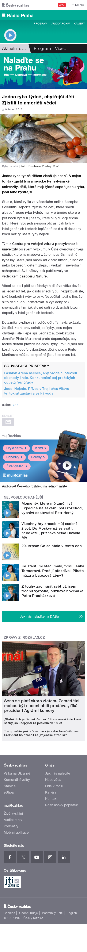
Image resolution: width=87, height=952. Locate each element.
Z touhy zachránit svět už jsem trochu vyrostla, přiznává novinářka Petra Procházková (52, 591)
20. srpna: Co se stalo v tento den (52, 546)
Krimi (39, 448)
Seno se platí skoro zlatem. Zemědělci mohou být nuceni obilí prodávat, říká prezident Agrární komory (42, 705)
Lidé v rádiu (54, 786)
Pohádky (12, 457)
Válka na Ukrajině (17, 773)
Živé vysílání (15, 466)
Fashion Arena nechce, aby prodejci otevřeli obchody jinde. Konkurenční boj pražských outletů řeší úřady (40, 377)
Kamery (79, 23)
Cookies (9, 913)
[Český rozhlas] (15, 5)
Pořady (36, 457)
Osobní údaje (28, 913)
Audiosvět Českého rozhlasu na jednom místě (34, 486)
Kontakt (51, 799)
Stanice (10, 786)
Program (40, 23)
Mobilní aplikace (16, 832)
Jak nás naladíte (57, 773)
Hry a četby (14, 448)
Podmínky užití (52, 913)
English (72, 913)
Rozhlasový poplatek (61, 805)
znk (15, 405)
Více (61, 48)
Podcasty (11, 826)
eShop (9, 792)
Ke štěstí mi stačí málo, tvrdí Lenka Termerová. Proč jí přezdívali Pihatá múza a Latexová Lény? (53, 570)
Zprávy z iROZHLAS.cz (24, 638)
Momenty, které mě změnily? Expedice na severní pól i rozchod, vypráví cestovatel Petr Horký (52, 508)
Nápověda (53, 780)
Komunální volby (17, 780)
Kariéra (50, 792)
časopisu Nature (33, 276)
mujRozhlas (11, 436)
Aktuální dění (14, 48)
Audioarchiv (61, 23)
